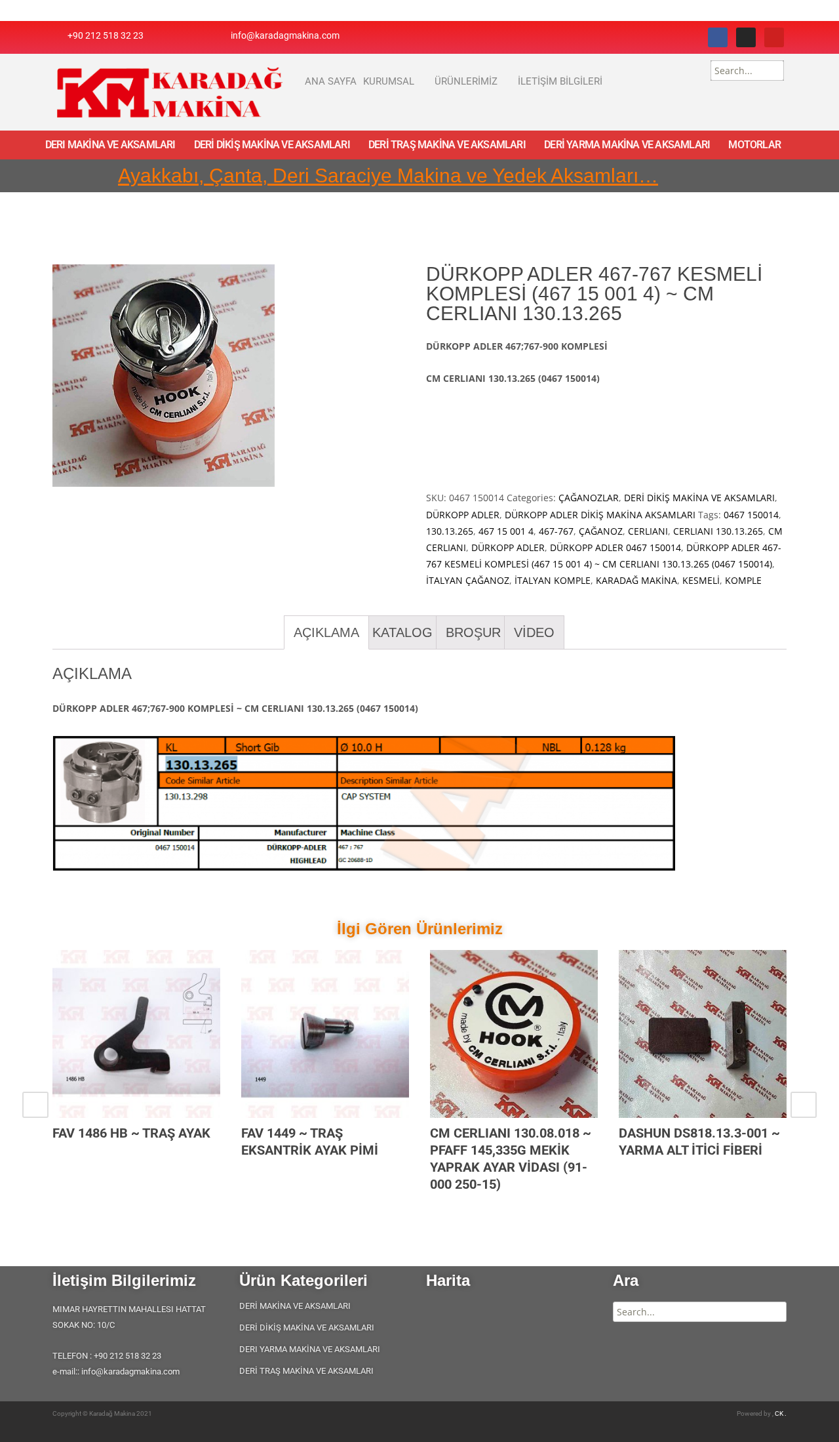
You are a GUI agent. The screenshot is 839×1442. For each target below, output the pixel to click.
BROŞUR (473, 632)
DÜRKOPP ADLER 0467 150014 (615, 547)
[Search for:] (747, 70)
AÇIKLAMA (326, 632)
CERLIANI (648, 531)
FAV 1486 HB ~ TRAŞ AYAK (131, 1133)
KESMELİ (701, 580)
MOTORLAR (754, 144)
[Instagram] (746, 37)
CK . (781, 1413)
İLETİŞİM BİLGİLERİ (560, 81)
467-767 (556, 531)
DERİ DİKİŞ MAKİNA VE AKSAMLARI (272, 144)
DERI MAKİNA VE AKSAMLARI (110, 144)
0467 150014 (751, 514)
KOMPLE (743, 580)
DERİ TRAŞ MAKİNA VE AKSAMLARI (447, 144)
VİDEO (534, 632)
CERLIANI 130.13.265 (718, 531)
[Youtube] (774, 37)
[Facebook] (718, 37)
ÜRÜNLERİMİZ (466, 81)
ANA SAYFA (331, 81)
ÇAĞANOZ (601, 531)
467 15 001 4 (506, 531)
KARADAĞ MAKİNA (636, 580)
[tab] (326, 632)
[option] (136, 1062)
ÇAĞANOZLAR (588, 497)
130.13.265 (449, 531)
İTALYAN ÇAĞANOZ (467, 580)
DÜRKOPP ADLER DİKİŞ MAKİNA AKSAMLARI (600, 514)
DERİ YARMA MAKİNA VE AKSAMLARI (627, 144)
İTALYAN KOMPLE (553, 580)
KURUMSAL (388, 81)
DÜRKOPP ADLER (462, 514)
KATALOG (402, 632)
